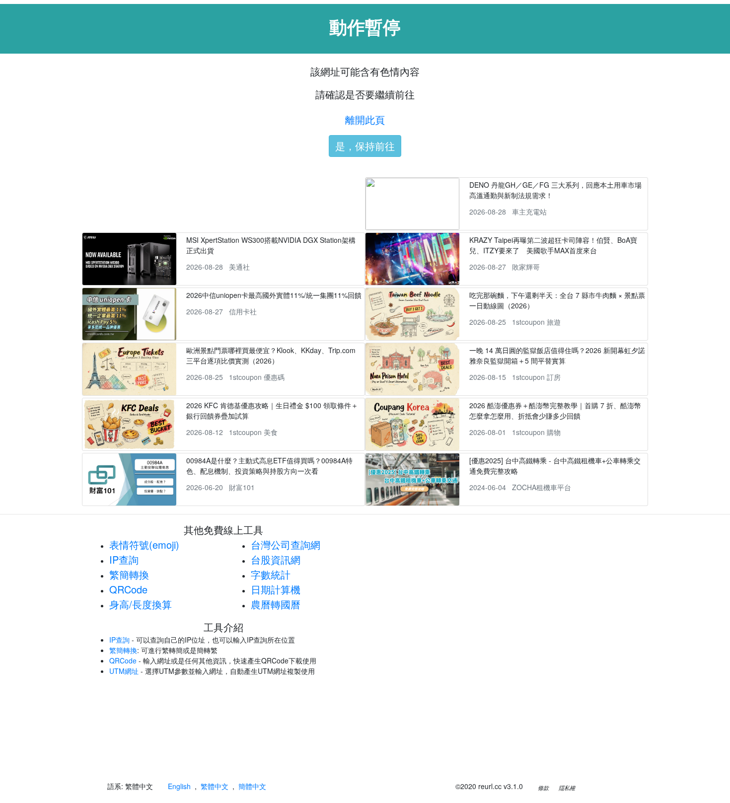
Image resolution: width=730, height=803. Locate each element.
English (179, 786)
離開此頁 (365, 119)
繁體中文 (214, 786)
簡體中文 (252, 786)
